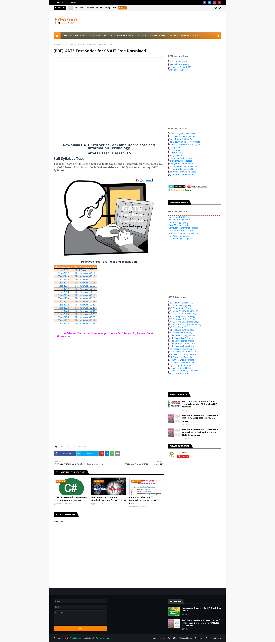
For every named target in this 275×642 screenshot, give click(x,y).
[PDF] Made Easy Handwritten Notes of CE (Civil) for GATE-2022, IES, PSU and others (200, 418)
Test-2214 (63, 279)
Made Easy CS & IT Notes (181, 338)
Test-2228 (63, 323)
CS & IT (62, 446)
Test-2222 (63, 304)
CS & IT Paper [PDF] (178, 61)
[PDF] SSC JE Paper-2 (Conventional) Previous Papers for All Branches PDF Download (199, 404)
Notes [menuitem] (141, 35)
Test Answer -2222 (85, 304)
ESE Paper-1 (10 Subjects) (180, 238)
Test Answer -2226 (85, 317)
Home (56, 2)
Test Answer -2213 (85, 276)
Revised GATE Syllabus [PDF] (182, 302)
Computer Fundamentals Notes (183, 227)
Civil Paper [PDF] (176, 69)
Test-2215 (63, 282)
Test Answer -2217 (85, 288)
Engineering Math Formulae (181, 365)
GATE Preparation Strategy (181, 308)
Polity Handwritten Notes (180, 160)
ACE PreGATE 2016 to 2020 (181, 330)
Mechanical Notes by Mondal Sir (184, 370)
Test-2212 (63, 273)
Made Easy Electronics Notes (182, 343)
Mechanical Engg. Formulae (181, 359)
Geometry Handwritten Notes (182, 171)
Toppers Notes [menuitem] (157, 35)
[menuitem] (57, 35)
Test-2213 (63, 276)
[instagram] (214, 2)
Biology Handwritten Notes (181, 163)
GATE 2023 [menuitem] (95, 35)
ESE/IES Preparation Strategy (182, 316)
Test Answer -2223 (85, 307)
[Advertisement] (109, 80)
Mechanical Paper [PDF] (180, 67)
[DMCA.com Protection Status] (177, 187)
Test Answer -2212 (85, 273)
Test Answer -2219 (85, 295)
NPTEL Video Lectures (179, 373)
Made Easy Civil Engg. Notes (182, 335)
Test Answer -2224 (85, 310)
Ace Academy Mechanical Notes (184, 349)
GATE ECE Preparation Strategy (183, 310)
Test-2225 (63, 314)
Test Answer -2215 (85, 282)
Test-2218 (63, 292)
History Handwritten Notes (181, 158)
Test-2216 (63, 285)
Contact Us (172, 638)
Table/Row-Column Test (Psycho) (184, 141)
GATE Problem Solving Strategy (183, 319)
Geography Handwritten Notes (183, 166)
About (64, 2)
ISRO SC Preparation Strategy (182, 313)
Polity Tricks (174, 150)
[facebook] (204, 2)
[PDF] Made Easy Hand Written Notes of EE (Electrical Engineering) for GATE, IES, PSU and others (200, 623)
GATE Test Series (67, 44)
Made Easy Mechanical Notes (182, 346)
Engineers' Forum (103, 638)
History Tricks (175, 147)
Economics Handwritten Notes (183, 169)
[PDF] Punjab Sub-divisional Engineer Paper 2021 (96, 7)
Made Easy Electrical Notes (181, 340)
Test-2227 (63, 320)
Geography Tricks (177, 155)
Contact (72, 2)
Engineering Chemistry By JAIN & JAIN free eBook (201, 609)
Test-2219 (63, 295)
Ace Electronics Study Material (183, 354)
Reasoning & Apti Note (179, 219)
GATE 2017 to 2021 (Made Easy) (184, 321)
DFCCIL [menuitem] (66, 35)
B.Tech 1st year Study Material (183, 133)
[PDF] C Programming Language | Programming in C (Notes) (71, 499)
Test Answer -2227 (85, 320)
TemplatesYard (76, 638)
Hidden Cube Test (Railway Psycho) (185, 144)
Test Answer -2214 (85, 279)
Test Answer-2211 (85, 270)
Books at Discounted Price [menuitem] (184, 35)
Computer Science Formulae (182, 362)
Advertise (217, 638)
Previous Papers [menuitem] (125, 35)
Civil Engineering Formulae (181, 357)
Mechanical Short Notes (180, 368)
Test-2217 (63, 288)
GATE (69, 446)
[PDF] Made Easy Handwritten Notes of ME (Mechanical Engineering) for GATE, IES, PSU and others (200, 432)
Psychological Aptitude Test (181, 139)
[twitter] (209, 2)
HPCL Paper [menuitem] (80, 35)
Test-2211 (63, 270)
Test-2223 (63, 307)
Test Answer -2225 (85, 314)
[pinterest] (219, 2)
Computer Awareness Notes (182, 136)
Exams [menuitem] (107, 35)
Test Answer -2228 (85, 323)
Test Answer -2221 (85, 301)
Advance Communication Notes (183, 233)
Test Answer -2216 (85, 285)
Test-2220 (63, 298)
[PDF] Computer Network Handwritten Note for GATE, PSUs (108, 499)
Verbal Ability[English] (178, 222)
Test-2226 (63, 317)
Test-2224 (63, 310)
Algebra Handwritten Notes (181, 174)
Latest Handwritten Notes (180, 217)
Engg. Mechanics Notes (179, 225)
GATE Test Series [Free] (180, 305)
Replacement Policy (203, 638)
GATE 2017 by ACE (177, 327)
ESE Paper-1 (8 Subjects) (179, 236)
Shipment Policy (185, 638)
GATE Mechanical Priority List (182, 332)
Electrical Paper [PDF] (179, 64)
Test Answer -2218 (85, 292)
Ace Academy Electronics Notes (183, 351)
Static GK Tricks (176, 152)
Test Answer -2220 (85, 298)
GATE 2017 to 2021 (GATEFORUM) (185, 324)
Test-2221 (63, 301)
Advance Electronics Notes (180, 230)
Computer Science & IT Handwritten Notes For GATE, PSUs (144, 500)
